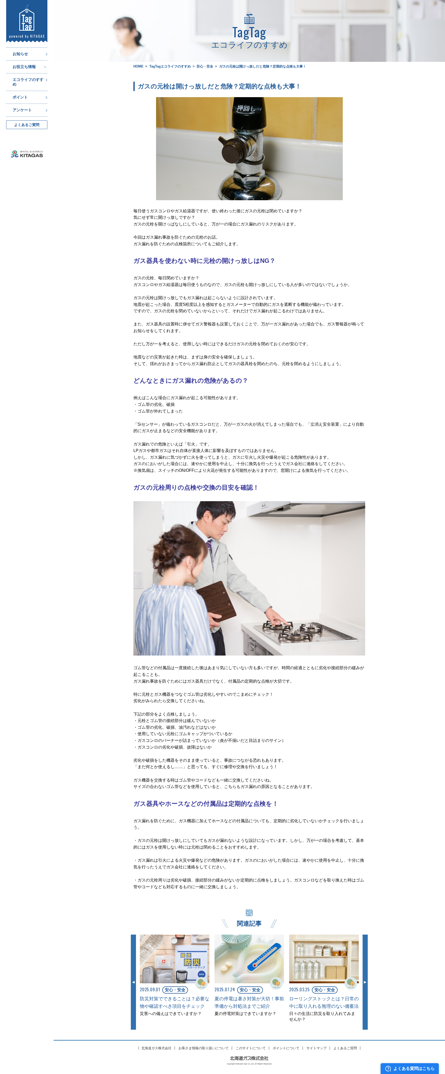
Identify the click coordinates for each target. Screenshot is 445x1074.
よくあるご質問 (26, 125)
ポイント (20, 97)
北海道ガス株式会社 (156, 1048)
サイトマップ (316, 1048)
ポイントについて (286, 1048)
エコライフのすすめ (28, 82)
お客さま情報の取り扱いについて (203, 1048)
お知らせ (20, 54)
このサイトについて (251, 1048)
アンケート (22, 110)
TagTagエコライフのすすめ (170, 66)
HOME (138, 66)
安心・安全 (204, 66)
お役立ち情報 (24, 66)
